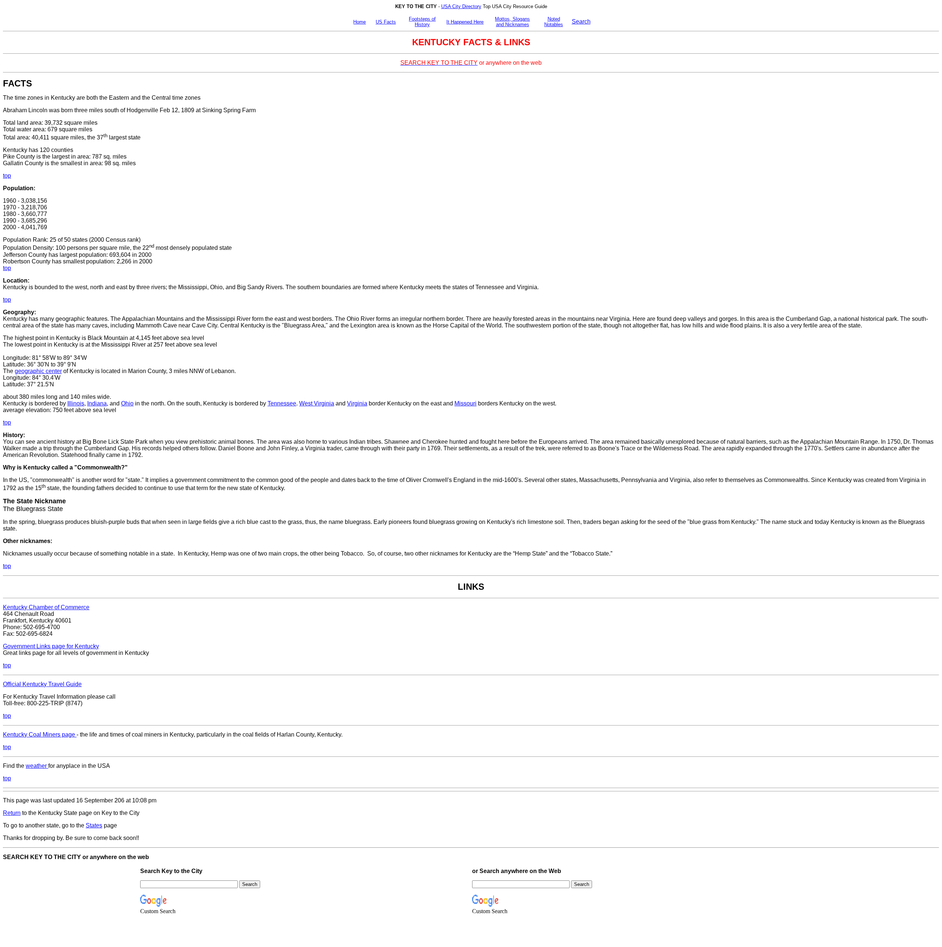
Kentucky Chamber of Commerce (46, 607)
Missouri (465, 403)
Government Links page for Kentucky (51, 646)
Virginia (357, 403)
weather (37, 766)
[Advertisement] (782, 190)
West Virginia (316, 403)
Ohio (127, 403)
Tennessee (282, 403)
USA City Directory (461, 6)
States (94, 825)
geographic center (38, 371)
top (7, 268)
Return (12, 813)
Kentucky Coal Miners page (40, 734)
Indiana (97, 403)
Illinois (75, 403)
